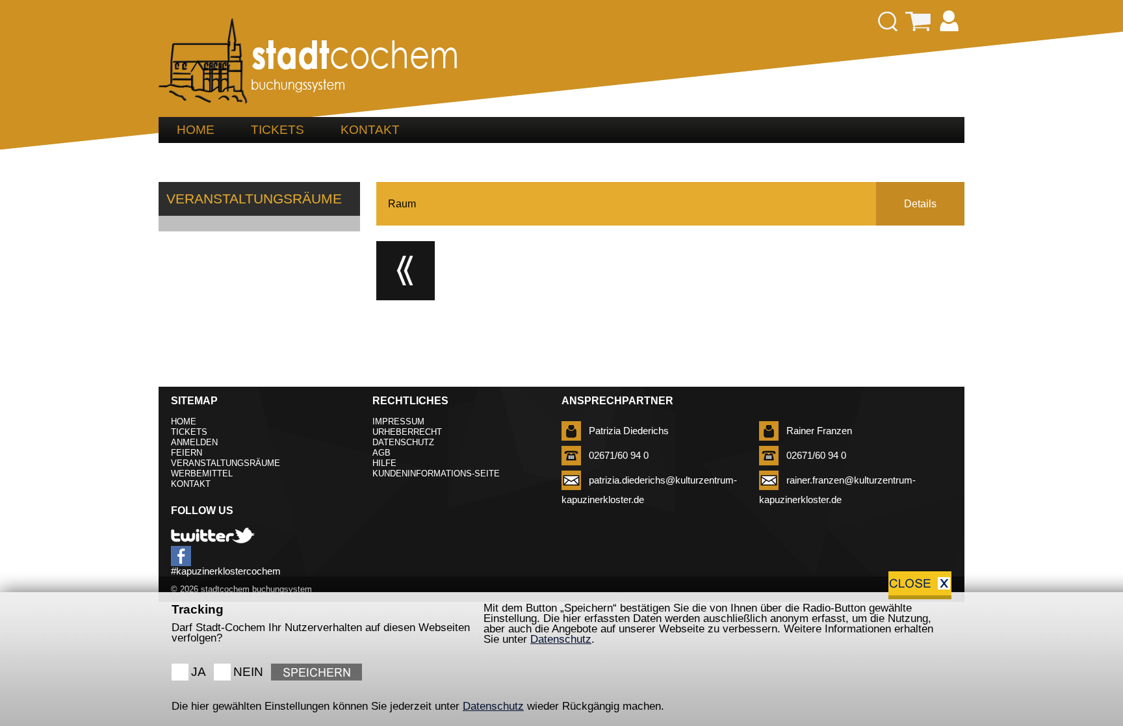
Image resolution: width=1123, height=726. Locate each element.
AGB (381, 453)
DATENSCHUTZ (403, 442)
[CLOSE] (919, 585)
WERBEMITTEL (202, 473)
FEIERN (186, 453)
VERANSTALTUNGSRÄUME (225, 463)
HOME (195, 129)
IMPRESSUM (398, 421)
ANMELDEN (194, 442)
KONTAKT (370, 129)
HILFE (384, 463)
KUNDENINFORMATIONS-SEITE (436, 473)
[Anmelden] (949, 21)
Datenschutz (560, 638)
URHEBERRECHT (407, 432)
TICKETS (277, 129)
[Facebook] (181, 556)
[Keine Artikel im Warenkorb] (918, 21)
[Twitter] (213, 535)
